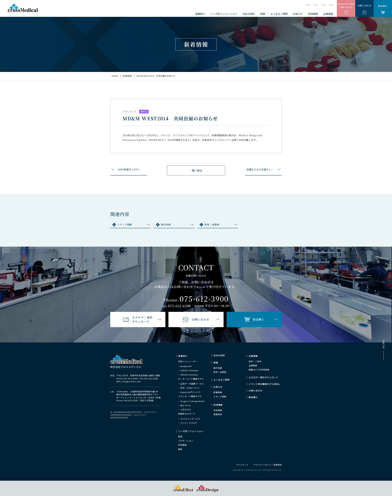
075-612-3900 (131, 378)
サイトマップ (242, 465)
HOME (115, 75)
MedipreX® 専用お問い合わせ (346, 5)
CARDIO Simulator (189, 370)
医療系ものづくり (186, 414)
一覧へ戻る (196, 170)
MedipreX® (186, 366)
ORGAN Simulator (189, 375)
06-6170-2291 (131, 400)
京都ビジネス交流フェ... (260, 169)
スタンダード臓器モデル (190, 396)
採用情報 (217, 410)
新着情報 (127, 75)
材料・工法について (190, 388)
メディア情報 (219, 397)
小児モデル (185, 410)
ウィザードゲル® (188, 423)
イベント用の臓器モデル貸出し (265, 383)
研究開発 (182, 445)
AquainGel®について (190, 392)
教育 (180, 437)
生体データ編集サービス (192, 384)
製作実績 (166, 224)
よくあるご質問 (279, 14)
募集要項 (217, 414)
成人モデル (185, 405)
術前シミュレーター (188, 361)
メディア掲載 (124, 224)
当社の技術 (249, 14)
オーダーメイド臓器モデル (191, 379)
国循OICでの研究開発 (259, 370)
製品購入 (382, 5)
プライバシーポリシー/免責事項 (267, 465)
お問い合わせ (364, 5)
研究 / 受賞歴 (212, 224)
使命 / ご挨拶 (255, 361)
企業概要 (253, 365)
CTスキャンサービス (190, 419)
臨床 (180, 449)
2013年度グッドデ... (129, 169)
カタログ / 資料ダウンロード (263, 377)
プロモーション (185, 441)
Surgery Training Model (192, 401)
